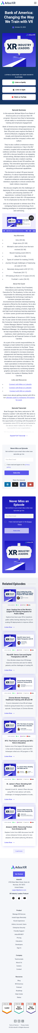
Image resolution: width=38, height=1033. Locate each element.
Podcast (19, 987)
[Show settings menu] (30, 230)
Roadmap (19, 991)
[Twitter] (22, 1021)
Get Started (19, 874)
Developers (19, 944)
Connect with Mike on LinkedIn (20, 384)
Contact (19, 969)
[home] (8, 3)
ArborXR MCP (19, 934)
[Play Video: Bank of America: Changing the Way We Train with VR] (19, 221)
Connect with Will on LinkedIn (20, 391)
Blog (19, 980)
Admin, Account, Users (19, 924)
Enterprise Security (19, 927)
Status (19, 997)
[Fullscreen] (34, 230)
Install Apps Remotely (19, 917)
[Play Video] (4, 230)
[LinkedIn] (15, 1021)
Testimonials (19, 959)
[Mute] (26, 230)
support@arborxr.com (19, 890)
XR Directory (19, 984)
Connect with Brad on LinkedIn (20, 388)
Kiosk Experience (19, 921)
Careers (19, 966)
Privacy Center (25, 1025)
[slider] (17, 230)
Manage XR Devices (19, 914)
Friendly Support (19, 931)
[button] (35, 3)
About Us (19, 962)
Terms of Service (14, 1025)
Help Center (19, 994)
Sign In (19, 948)
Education (19, 941)
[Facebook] (19, 1021)
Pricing (19, 938)
